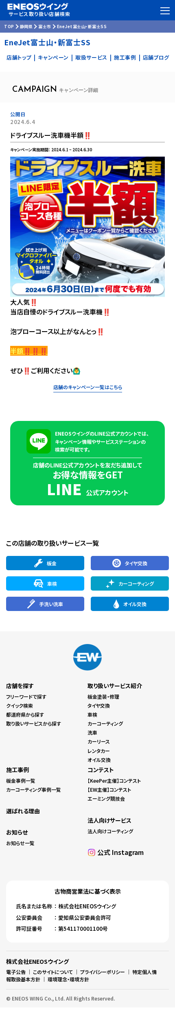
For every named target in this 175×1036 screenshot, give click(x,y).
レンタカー (99, 750)
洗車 (92, 732)
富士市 (44, 26)
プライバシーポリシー (102, 971)
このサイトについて (53, 971)
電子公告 (16, 971)
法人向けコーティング (110, 831)
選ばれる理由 (23, 811)
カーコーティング (105, 723)
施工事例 (125, 57)
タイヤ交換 (99, 705)
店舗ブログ (156, 57)
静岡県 (26, 26)
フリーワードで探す (26, 696)
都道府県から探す (25, 714)
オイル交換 (99, 759)
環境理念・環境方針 (68, 979)
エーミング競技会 (106, 798)
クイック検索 (19, 705)
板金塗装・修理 (103, 696)
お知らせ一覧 (20, 842)
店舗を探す (20, 686)
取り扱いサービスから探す (33, 723)
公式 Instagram (120, 852)
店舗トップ (19, 57)
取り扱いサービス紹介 (115, 686)
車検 (92, 714)
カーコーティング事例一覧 (33, 789)
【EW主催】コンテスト (109, 789)
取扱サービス (91, 57)
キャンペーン (53, 57)
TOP (9, 26)
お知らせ (17, 832)
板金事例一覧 (20, 780)
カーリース (99, 741)
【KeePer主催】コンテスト (114, 780)
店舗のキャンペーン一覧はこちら (87, 386)
